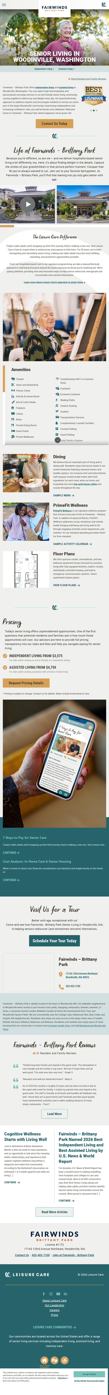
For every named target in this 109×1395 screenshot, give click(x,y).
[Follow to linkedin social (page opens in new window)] (65, 1294)
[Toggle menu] (4, 5)
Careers (54, 1310)
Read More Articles (55, 1212)
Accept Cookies (89, 1374)
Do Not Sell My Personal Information (89, 1381)
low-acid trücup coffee (85, 484)
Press (54, 1315)
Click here (62, 1378)
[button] (91, 110)
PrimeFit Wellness (62, 510)
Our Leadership (54, 1305)
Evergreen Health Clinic (58, 1025)
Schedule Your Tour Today (54, 941)
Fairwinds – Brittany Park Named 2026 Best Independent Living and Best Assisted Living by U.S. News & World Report (81, 1147)
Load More (54, 1113)
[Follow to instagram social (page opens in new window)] (51, 1294)
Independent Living (43, 68)
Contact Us (22, 1255)
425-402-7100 (41, 1255)
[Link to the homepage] (54, 8)
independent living (44, 87)
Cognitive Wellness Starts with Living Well (25, 1136)
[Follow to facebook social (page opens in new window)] (44, 1294)
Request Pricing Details (26, 682)
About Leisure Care (54, 1300)
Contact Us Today (54, 123)
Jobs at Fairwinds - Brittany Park (73, 1255)
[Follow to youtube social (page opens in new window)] (58, 1294)
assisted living (66, 87)
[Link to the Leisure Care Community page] (104, 5)
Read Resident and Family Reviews (88, 78)
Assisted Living (65, 68)
